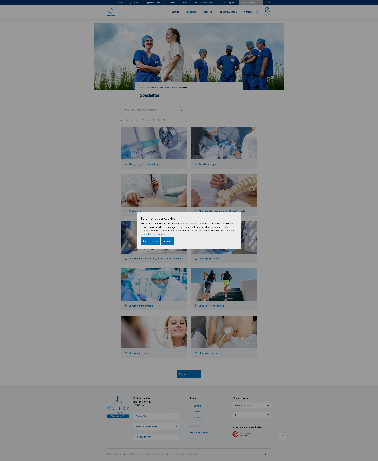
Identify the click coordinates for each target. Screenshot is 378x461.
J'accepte (168, 241)
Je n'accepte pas (150, 241)
